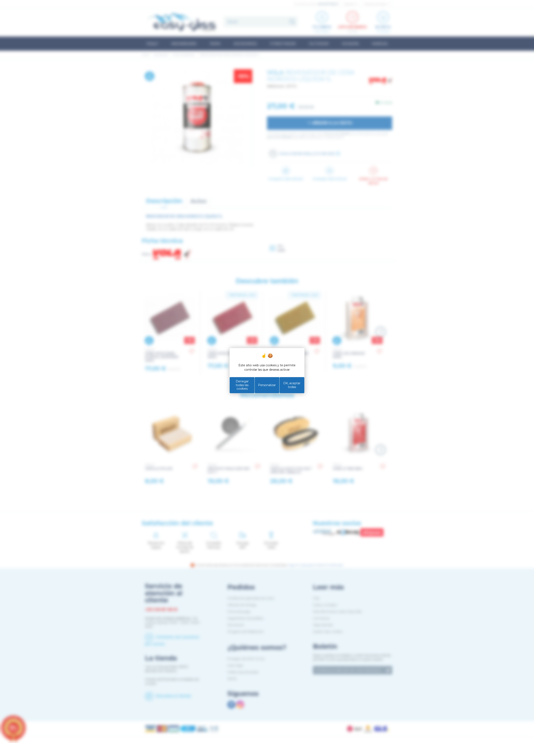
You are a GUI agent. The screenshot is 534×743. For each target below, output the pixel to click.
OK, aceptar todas (291, 385)
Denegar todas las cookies (242, 384)
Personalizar (267, 385)
